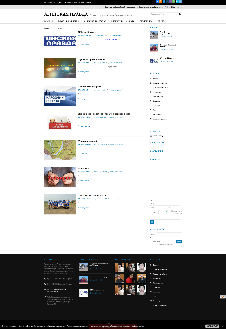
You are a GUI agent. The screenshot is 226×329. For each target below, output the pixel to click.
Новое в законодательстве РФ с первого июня (104, 114)
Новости (156, 79)
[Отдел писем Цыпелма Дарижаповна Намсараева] (142, 267)
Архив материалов (160, 119)
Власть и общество (160, 83)
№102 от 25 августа (165, 7)
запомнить (157, 242)
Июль (59, 28)
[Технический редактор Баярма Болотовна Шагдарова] (119, 267)
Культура (156, 101)
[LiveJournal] (167, 1)
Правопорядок (158, 114)
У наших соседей (88, 141)
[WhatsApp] (173, 1)
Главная (47, 28)
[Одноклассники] (160, 1)
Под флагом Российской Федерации (114, 7)
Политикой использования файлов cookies (127, 326)
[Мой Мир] (164, 1)
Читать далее (84, 44)
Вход (46, 2)
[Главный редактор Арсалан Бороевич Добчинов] (142, 279)
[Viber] (170, 1)
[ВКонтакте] (157, 1)
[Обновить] (181, 200)
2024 (53, 28)
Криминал (84, 168)
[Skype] (177, 1)
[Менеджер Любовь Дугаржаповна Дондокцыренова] (130, 267)
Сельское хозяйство (160, 88)
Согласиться (212, 326)
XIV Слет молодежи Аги (92, 195)
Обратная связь (86, 2)
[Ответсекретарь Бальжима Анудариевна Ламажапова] (130, 279)
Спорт (155, 110)
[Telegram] (180, 1)
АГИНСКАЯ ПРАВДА (66, 14)
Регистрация (53, 2)
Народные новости (66, 2)
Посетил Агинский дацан (144, 7)
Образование (158, 97)
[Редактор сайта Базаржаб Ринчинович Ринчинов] (119, 279)
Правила (77, 2)
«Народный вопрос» (89, 87)
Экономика (157, 92)
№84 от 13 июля (87, 32)
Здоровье (156, 106)
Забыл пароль (162, 244)
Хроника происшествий (91, 59)
